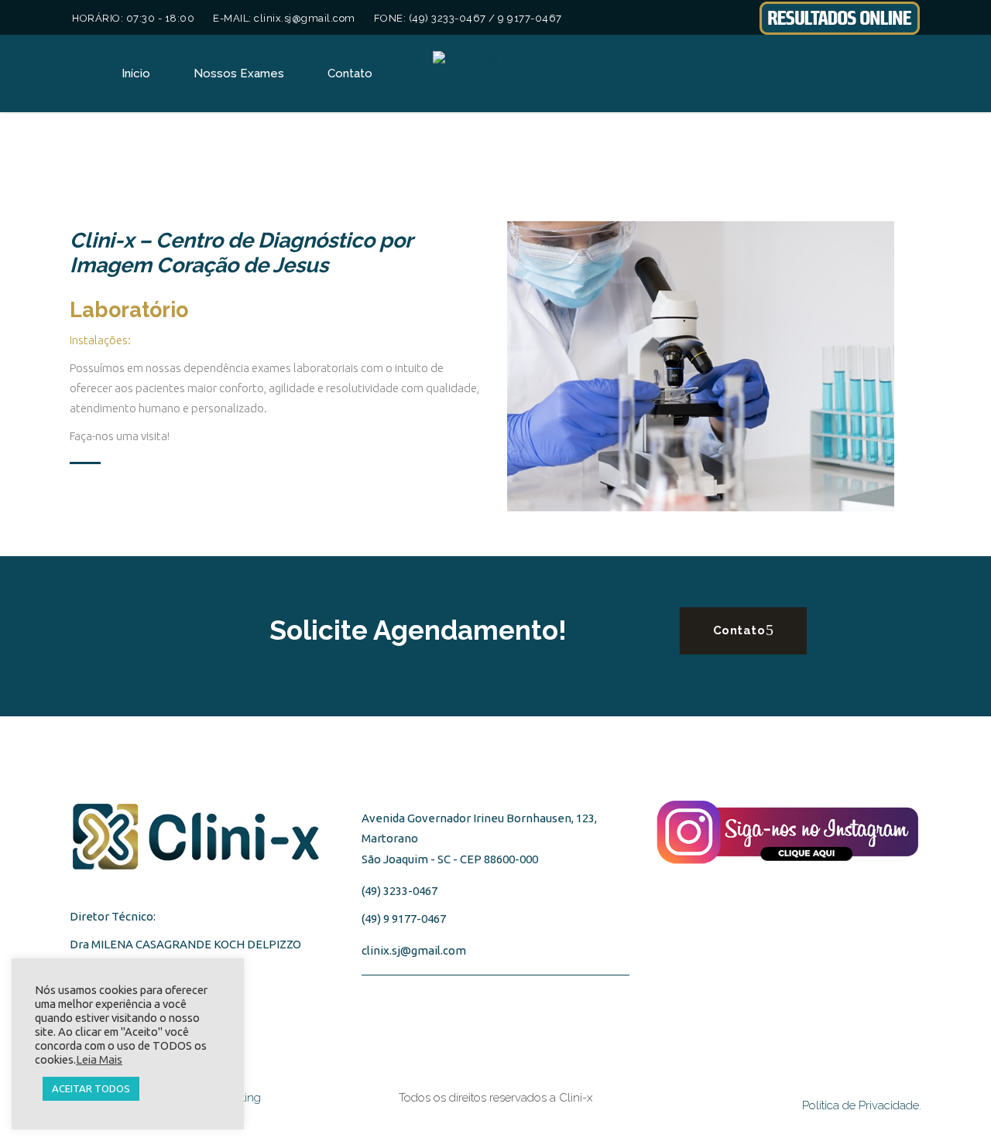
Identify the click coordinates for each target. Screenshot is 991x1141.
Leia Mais (99, 1059)
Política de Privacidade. (861, 1105)
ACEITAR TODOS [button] (91, 1088)
